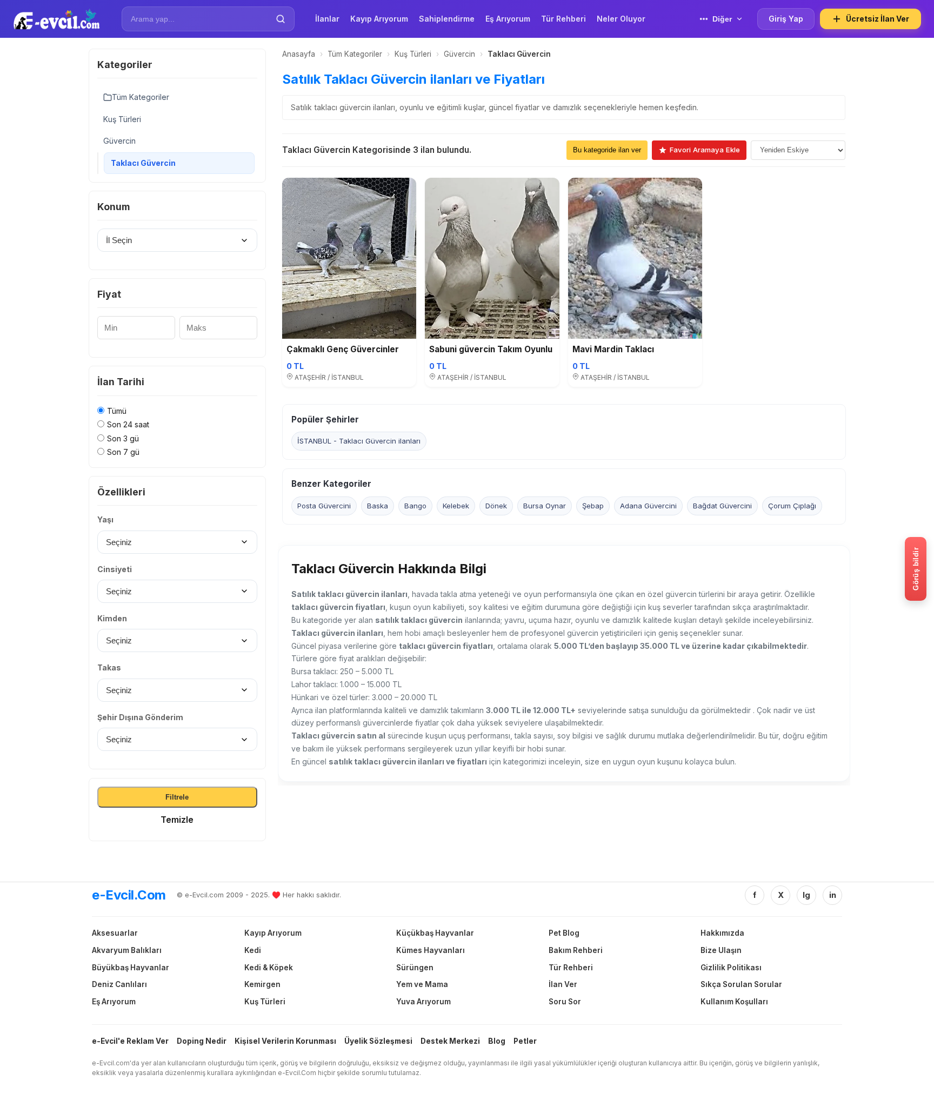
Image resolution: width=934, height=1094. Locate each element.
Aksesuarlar (115, 933)
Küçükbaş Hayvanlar (435, 933)
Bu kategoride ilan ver (607, 150)
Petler (525, 1041)
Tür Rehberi (571, 967)
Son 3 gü (123, 438)
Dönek (496, 505)
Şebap (593, 505)
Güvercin (119, 140)
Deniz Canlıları (119, 984)
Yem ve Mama (422, 984)
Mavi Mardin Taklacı (613, 349)
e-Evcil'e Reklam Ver (130, 1041)
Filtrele (177, 797)
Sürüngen (414, 967)
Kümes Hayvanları (430, 950)
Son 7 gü (123, 452)
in (832, 895)
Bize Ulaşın (721, 950)
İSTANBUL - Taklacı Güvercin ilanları (359, 441)
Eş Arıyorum (114, 1001)
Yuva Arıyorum (423, 1001)
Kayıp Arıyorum (273, 933)
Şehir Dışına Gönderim (140, 717)
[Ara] (280, 19)
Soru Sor (565, 1001)
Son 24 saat (128, 424)
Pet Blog (564, 933)
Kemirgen (262, 984)
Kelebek (456, 505)
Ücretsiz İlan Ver (877, 18)
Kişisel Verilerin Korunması (285, 1041)
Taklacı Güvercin (143, 162)
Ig (806, 895)
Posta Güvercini (324, 505)
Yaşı (105, 519)
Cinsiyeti (114, 569)
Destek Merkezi (450, 1041)
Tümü (116, 410)
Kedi (252, 950)
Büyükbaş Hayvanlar (130, 967)
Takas (109, 667)
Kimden (112, 618)
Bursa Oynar (544, 505)
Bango (415, 505)
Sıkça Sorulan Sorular (741, 984)
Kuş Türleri (122, 119)
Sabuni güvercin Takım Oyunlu (490, 349)
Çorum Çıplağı (792, 505)
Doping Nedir (201, 1041)
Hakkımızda (722, 933)
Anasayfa (298, 54)
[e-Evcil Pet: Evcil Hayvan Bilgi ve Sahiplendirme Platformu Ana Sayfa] (56, 19)
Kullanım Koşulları (734, 1001)
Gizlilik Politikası (731, 967)
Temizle (177, 819)
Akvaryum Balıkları (127, 950)
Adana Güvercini (648, 505)
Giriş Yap (786, 18)
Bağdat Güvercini (722, 505)
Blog (496, 1041)
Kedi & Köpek (268, 967)
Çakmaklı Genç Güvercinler (342, 349)
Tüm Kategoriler (140, 97)
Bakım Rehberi (576, 950)
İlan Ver (563, 984)
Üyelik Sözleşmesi (378, 1041)
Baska (377, 505)
